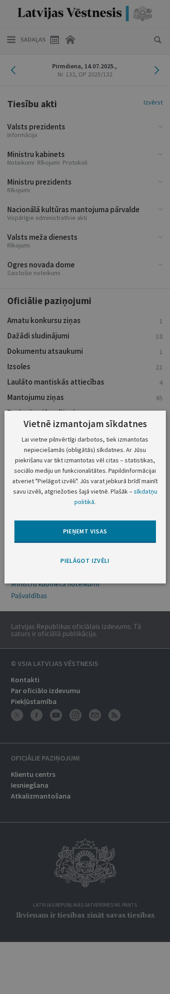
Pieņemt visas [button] (85, 531)
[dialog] (84, 497)
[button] (84, 560)
